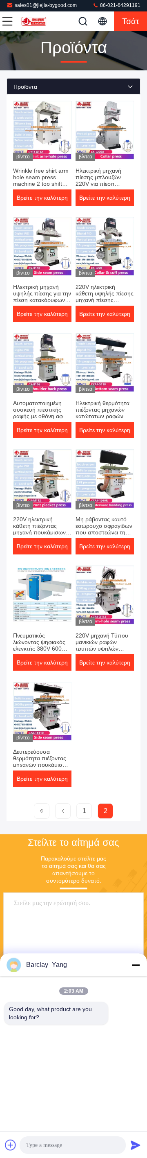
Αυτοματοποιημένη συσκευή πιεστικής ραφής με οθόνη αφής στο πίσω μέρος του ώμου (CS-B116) (41, 416)
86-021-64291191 (119, 5)
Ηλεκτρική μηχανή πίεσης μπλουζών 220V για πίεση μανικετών (98, 180)
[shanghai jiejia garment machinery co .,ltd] (34, 21)
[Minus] (135, 965)
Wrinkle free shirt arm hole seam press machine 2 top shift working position (41, 180)
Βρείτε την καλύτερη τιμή (42, 200)
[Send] (135, 1145)
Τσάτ (130, 21)
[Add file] (10, 1145)
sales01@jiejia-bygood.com (46, 5)
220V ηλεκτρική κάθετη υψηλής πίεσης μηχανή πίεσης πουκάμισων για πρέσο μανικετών (105, 300)
